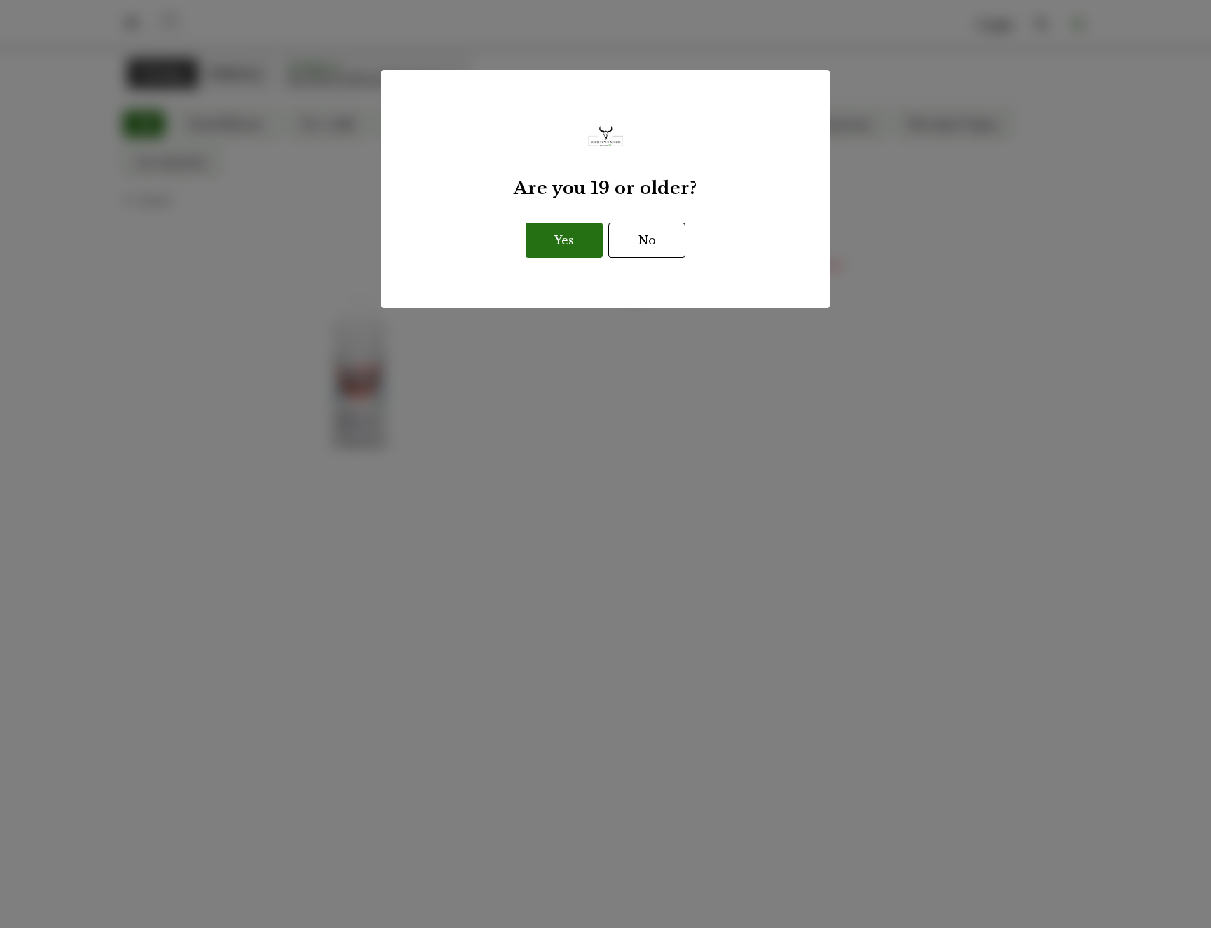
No (647, 240)
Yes (564, 240)
